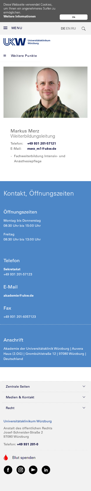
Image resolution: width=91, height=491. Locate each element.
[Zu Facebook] (8, 469)
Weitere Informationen (20, 16)
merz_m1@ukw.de (41, 148)
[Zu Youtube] (33, 469)
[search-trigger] (84, 28)
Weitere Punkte (24, 56)
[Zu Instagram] (20, 469)
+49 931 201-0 (27, 444)
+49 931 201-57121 (41, 143)
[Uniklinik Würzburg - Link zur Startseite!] (27, 42)
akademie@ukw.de (19, 295)
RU (73, 28)
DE (63, 28)
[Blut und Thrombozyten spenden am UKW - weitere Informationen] (20, 457)
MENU (16, 28)
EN (68, 28)
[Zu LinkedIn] (46, 469)
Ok (73, 17)
